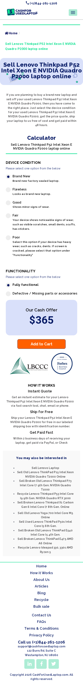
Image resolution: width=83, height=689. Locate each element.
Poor (42, 246)
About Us (41, 580)
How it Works (41, 573)
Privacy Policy (41, 635)
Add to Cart (41, 344)
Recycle (41, 600)
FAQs (41, 622)
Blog (41, 593)
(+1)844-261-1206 (43, 3)
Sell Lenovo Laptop (45, 467)
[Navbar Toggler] (73, 12)
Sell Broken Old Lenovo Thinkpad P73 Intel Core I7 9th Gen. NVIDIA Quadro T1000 (45, 485)
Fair (44, 222)
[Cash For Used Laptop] (29, 373)
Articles (41, 586)
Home (13, 33)
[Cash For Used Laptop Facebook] (41, 664)
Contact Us (41, 615)
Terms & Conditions (41, 628)
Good (31, 205)
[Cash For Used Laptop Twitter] (53, 664)
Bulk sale (41, 606)
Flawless (32, 191)
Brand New (36, 178)
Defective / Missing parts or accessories (45, 293)
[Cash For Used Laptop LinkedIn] (29, 664)
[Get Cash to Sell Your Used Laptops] (22, 10)
